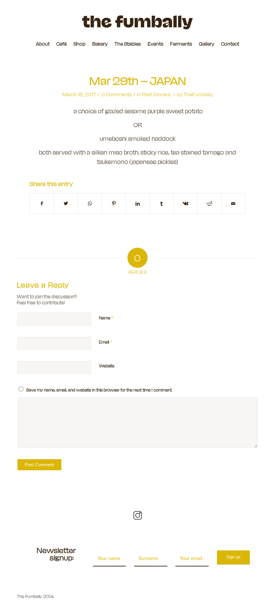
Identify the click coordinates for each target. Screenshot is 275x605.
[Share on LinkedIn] (137, 203)
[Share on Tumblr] (161, 203)
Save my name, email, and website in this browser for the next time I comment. (99, 389)
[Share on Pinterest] (113, 203)
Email (105, 341)
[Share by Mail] (233, 203)
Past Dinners (156, 94)
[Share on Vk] (185, 203)
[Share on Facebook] (42, 203)
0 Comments (116, 94)
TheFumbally (198, 94)
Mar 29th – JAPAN (137, 80)
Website (106, 365)
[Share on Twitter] (65, 203)
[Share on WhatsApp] (90, 203)
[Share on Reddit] (209, 203)
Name (106, 317)
